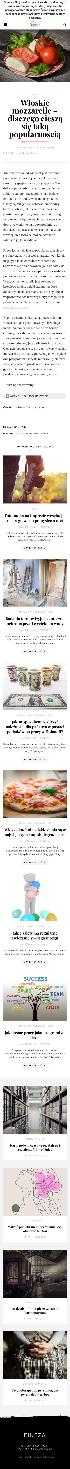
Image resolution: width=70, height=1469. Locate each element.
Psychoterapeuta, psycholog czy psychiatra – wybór (35, 1392)
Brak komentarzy (28, 153)
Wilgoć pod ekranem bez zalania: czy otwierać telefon (35, 1229)
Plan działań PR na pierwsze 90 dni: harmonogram (35, 1310)
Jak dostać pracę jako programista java (35, 1035)
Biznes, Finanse (35, 1139)
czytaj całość (33, 548)
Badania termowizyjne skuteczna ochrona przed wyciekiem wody (35, 621)
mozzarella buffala (15, 307)
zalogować (18, 433)
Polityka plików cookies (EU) (36, 1449)
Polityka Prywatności (34, 1446)
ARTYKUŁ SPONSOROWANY (31, 612)
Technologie (34, 1220)
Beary (27, 1318)
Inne (35, 94)
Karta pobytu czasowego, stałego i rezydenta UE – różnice (35, 1147)
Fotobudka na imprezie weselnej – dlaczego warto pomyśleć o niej (35, 518)
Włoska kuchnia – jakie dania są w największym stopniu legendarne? (35, 832)
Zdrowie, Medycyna (35, 1384)
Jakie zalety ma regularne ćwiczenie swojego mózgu (35, 935)
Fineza (33, 527)
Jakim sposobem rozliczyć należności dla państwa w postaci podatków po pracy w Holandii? (35, 726)
